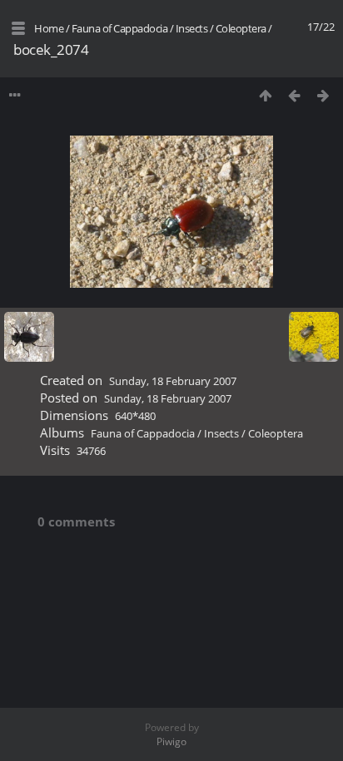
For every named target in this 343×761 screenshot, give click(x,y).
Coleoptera (241, 28)
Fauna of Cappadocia (120, 28)
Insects (192, 28)
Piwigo (171, 741)
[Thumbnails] (265, 95)
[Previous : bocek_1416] (294, 95)
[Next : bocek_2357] (323, 95)
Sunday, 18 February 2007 (172, 380)
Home (48, 28)
